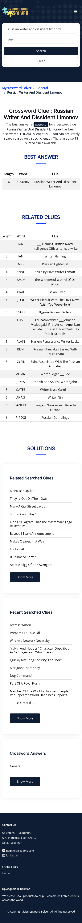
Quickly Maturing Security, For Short (36, 660)
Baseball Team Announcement (32, 533)
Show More (25, 577)
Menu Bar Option (22, 491)
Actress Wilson (20, 625)
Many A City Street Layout (28, 506)
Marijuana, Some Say (25, 668)
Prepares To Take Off (25, 633)
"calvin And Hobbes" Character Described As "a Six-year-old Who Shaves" (39, 650)
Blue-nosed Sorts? (23, 557)
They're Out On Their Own (28, 498)
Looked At (17, 549)
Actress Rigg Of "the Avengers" (31, 565)
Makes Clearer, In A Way (27, 541)
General (42, 88)
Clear (41, 61)
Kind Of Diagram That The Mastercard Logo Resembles (41, 524)
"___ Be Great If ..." (22, 703)
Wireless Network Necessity (30, 641)
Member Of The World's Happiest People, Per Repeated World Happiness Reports (39, 693)
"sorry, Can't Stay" (23, 514)
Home (6, 873)
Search (41, 51)
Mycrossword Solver (16, 88)
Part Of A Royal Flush (25, 683)
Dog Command (21, 676)
